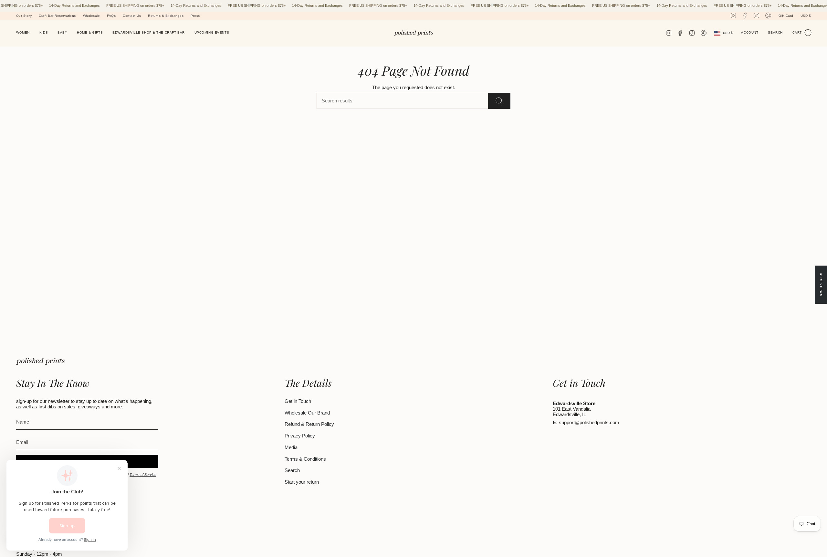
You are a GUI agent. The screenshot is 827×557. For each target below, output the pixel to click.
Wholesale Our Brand (307, 412)
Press (195, 15)
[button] (23, 33)
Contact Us (132, 15)
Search (292, 470)
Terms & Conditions (305, 459)
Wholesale (91, 15)
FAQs (111, 15)
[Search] (499, 101)
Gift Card (786, 15)
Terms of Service (143, 475)
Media (291, 447)
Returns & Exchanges (165, 15)
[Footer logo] (40, 361)
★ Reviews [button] (821, 285)
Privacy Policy (300, 435)
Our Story (24, 15)
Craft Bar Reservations (57, 15)
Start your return (302, 482)
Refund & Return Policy (309, 424)
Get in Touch (298, 401)
